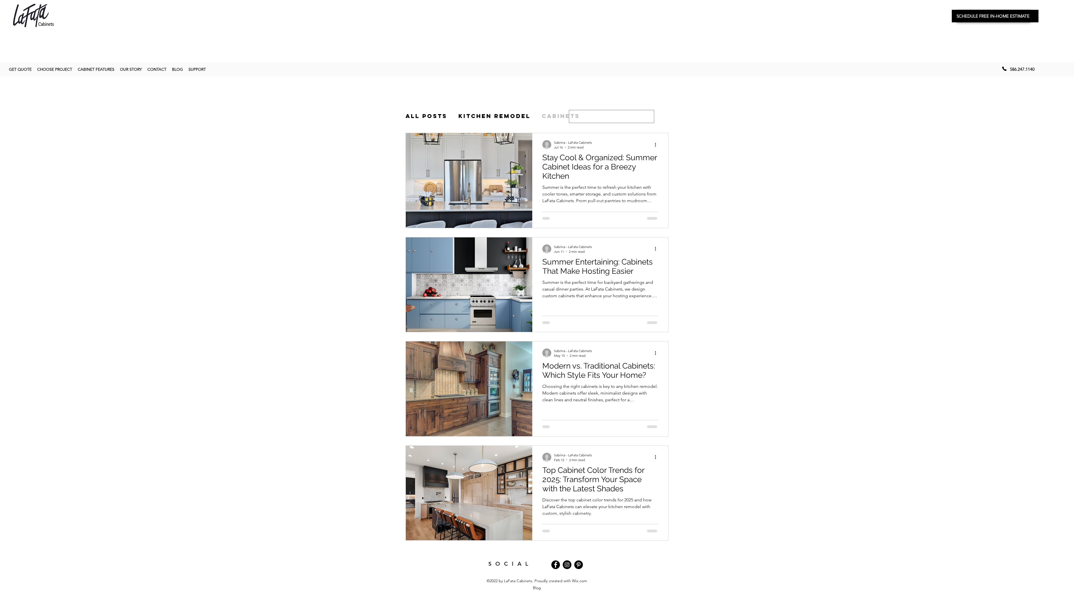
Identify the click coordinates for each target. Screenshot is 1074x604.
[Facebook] (555, 564)
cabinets (561, 116)
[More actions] (657, 144)
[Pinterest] (578, 564)
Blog (537, 587)
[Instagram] (567, 564)
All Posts (426, 116)
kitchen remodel (494, 116)
